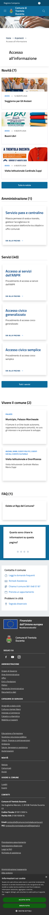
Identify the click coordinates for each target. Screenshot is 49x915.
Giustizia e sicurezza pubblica (14, 736)
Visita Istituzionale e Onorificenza (23, 459)
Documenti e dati (9, 692)
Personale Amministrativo (13, 688)
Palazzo (9, 414)
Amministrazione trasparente (14, 869)
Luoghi (4, 784)
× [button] (46, 877)
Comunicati (6, 768)
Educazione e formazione (12, 733)
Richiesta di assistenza (11, 852)
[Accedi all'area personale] (39, 3)
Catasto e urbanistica (11, 716)
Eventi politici (24, 451)
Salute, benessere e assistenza (15, 747)
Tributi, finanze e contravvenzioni (16, 740)
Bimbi (15, 451)
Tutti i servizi (24, 384)
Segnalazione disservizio (12, 845)
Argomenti (19, 37)
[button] (24, 911)
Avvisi (7, 96)
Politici (4, 685)
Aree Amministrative (10, 674)
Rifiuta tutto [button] (24, 905)
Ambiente (6, 743)
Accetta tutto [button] (24, 900)
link (3, 894)
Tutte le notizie (24, 185)
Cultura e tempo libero (11, 709)
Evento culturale (20, 454)
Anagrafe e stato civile (11, 705)
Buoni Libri (10, 136)
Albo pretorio (7, 872)
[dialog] (24, 894)
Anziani (9, 451)
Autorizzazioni (8, 750)
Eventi (4, 787)
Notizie (5, 764)
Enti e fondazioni (9, 681)
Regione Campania (12, 3)
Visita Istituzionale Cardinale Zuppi (23, 171)
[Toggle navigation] (5, 10)
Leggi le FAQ (7, 849)
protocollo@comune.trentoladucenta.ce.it (25, 822)
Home (8, 37)
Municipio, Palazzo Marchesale (22, 419)
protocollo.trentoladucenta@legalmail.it (23, 825)
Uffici (4, 677)
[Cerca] (43, 11)
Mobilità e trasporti (10, 719)
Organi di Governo (9, 670)
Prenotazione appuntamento (14, 842)
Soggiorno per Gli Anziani (18, 101)
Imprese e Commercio (11, 712)
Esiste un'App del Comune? (20, 506)
